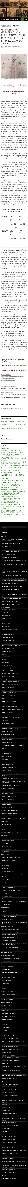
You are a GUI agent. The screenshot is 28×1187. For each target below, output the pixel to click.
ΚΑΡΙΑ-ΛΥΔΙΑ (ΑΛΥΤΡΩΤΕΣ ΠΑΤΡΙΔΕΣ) (11, 586)
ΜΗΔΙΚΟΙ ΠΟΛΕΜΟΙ (7, 640)
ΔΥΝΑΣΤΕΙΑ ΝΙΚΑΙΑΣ (7, 712)
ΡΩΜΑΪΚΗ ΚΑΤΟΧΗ (6, 651)
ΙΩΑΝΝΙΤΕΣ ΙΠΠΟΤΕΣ (7, 977)
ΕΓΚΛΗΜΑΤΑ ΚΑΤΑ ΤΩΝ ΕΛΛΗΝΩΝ (13, 462)
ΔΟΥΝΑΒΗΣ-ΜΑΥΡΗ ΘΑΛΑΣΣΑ (9, 778)
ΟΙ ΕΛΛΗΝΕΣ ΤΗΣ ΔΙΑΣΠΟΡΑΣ (8, 501)
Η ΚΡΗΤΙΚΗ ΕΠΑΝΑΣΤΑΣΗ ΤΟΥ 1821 (11, 890)
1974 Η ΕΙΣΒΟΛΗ (6, 896)
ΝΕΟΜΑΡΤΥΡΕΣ (6, 865)
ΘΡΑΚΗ (5, 487)
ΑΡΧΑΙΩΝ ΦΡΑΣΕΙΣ (6, 739)
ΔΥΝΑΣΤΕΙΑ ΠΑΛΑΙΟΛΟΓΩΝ (8, 715)
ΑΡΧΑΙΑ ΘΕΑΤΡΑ (6, 618)
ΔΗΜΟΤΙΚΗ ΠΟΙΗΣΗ (7, 753)
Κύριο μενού (26, 19)
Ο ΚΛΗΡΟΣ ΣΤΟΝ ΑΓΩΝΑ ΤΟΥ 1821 (10, 551)
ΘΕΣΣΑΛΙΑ (3, 835)
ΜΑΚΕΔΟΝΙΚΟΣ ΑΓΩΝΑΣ (11, 493)
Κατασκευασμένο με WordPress (7, 1185)
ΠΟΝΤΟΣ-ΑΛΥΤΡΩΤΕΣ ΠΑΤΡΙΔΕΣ (10, 601)
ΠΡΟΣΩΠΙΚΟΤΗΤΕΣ (6, 1019)
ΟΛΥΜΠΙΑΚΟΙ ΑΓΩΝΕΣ (6, 999)
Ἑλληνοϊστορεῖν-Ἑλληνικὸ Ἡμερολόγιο (11, 19)
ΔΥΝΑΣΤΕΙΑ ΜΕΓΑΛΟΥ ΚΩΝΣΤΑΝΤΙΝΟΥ (11, 709)
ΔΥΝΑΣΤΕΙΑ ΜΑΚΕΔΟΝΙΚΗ (8, 706)
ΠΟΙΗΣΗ (4, 751)
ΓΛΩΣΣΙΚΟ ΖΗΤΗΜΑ (7, 742)
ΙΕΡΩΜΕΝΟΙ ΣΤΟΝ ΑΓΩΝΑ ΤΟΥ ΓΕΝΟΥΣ (11, 874)
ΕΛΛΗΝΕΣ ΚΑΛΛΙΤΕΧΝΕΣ (7, 767)
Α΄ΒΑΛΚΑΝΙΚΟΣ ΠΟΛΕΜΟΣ (8, 1035)
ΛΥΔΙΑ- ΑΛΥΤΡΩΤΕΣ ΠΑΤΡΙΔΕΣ (9, 592)
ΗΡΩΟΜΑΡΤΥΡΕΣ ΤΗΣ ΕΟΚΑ (8, 832)
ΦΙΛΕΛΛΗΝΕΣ (5, 546)
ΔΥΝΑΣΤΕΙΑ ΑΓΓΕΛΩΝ (7, 670)
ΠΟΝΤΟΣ (19, 507)
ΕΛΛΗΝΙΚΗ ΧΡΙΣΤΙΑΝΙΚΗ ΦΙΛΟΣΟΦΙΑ (11, 857)
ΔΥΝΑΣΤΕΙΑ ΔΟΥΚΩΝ (7, 687)
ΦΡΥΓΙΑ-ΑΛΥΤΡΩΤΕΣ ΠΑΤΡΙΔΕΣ (10, 604)
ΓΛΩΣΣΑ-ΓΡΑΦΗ (5, 737)
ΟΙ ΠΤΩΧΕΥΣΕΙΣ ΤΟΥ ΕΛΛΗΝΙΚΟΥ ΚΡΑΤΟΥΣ (13, 1098)
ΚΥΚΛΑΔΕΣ (4, 983)
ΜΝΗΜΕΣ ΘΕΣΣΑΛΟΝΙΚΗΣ (7, 961)
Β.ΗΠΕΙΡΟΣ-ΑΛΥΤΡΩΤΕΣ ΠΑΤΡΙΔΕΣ (10, 575)
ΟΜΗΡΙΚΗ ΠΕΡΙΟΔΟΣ (7, 643)
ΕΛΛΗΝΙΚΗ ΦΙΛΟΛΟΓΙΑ (7, 1145)
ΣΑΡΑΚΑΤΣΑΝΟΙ (5, 1022)
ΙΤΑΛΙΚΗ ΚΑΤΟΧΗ (6, 975)
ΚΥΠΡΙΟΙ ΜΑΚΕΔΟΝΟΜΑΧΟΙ (9, 940)
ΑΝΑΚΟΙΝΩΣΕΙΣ (5, 607)
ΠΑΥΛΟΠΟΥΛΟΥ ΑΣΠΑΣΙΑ (8, 849)
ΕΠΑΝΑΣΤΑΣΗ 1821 (9, 482)
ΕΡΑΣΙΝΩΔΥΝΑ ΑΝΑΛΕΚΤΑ (8, 1153)
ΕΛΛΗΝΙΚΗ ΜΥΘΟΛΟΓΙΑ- (8, 1142)
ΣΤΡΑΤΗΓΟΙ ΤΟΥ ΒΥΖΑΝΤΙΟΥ (9, 728)
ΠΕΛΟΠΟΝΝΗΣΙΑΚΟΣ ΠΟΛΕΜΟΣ (10, 645)
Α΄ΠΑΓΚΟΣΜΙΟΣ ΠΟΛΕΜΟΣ (9, 1038)
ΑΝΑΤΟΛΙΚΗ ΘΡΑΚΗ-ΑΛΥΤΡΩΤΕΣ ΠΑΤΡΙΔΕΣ (13, 564)
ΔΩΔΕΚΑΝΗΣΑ (6, 460)
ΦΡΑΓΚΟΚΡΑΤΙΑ (6, 731)
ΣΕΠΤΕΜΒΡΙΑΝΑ (6, 1107)
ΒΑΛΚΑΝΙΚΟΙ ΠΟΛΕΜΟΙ (8, 456)
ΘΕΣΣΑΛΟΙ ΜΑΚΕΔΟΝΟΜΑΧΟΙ (9, 932)
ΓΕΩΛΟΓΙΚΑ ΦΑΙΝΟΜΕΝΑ (7, 734)
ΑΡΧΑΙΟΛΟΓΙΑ (17, 452)
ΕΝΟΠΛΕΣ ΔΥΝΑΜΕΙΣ (6, 374)
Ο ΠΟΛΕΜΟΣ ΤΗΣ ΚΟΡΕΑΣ (8, 1095)
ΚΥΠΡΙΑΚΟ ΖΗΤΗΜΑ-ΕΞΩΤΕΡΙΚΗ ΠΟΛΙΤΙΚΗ (13, 901)
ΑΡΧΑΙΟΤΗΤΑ (4, 626)
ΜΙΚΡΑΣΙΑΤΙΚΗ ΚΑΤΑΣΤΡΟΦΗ (8, 380)
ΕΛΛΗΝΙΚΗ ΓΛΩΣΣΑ (10, 472)
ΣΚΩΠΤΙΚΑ (3, 1024)
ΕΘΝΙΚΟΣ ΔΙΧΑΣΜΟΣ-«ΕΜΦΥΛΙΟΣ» (10, 463)
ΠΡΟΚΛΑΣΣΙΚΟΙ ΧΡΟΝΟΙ (8, 648)
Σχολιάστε (3, 47)
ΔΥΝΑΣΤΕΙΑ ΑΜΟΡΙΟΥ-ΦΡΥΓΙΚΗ (10, 681)
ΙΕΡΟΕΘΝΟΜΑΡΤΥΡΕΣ (11, 489)
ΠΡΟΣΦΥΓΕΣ (5, 508)
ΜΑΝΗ (3, 1008)
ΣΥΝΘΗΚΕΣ (4, 1110)
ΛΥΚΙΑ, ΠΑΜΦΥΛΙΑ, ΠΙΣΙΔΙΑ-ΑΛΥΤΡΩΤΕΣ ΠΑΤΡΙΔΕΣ (14, 594)
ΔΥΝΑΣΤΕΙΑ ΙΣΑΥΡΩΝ (7, 698)
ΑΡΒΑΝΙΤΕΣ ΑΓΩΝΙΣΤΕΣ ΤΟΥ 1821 (11, 543)
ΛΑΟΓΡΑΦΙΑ (4, 904)
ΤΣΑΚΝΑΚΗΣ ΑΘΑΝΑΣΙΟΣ (8, 518)
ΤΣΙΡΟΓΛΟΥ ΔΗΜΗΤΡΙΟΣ (7, 1178)
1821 (5, 448)
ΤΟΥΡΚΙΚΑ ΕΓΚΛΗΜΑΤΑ (8, 1087)
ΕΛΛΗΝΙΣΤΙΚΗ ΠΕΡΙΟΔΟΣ (8, 629)
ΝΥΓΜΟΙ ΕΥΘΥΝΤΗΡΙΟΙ (7, 1169)
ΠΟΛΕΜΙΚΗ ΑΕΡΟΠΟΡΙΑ (8, 796)
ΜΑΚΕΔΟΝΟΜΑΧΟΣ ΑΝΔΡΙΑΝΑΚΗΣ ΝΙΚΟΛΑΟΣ (12, 421)
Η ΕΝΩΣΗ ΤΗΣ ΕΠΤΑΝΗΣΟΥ (9, 997)
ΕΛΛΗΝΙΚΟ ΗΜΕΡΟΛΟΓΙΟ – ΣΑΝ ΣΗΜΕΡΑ (11, 791)
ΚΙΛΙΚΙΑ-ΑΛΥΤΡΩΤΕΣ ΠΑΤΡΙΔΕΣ (9, 589)
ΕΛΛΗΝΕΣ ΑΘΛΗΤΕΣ (6, 764)
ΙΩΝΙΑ (2, 876)
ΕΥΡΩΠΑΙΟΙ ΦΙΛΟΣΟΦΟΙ (8, 1158)
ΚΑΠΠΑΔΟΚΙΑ (4, 879)
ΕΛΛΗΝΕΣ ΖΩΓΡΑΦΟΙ (7, 770)
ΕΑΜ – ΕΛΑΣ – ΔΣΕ (7, 1063)
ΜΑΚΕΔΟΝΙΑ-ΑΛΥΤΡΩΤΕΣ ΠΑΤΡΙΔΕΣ (11, 598)
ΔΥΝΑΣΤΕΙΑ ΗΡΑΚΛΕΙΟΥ (8, 690)
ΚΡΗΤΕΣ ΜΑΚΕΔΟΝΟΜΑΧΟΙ (9, 937)
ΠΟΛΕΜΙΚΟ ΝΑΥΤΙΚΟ (7, 799)
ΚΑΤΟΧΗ (5, 491)
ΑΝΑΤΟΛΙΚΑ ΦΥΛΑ (6, 665)
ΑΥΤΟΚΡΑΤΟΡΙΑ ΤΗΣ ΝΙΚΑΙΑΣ (9, 673)
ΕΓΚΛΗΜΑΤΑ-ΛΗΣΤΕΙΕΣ (8, 1055)
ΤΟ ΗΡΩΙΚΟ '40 (5, 1116)
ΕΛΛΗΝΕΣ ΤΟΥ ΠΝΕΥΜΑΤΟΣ (11, 470)
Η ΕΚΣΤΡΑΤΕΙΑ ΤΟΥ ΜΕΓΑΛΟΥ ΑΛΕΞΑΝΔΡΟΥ (13, 632)
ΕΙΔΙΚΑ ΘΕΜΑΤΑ (5, 759)
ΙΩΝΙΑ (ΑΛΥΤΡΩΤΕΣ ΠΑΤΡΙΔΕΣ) (9, 583)
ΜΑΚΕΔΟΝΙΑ (20, 491)
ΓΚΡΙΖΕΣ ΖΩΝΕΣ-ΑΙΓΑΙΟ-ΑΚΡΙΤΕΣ (10, 1049)
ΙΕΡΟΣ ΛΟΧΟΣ (6, 804)
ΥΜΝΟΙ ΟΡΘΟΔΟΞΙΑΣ (7, 871)
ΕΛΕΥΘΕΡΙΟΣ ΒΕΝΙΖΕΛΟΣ (7, 468)
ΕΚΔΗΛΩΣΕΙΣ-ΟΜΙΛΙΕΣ (7, 762)
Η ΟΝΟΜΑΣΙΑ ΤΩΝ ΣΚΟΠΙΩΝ (9, 914)
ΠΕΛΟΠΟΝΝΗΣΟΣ (5, 1005)
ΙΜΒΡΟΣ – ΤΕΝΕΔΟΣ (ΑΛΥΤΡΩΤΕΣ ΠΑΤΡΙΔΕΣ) (13, 580)
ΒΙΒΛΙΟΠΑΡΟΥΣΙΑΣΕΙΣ (6, 657)
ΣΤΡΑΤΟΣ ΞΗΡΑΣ (11, 26)
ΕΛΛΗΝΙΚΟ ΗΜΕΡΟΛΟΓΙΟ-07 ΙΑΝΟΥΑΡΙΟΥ (11, 428)
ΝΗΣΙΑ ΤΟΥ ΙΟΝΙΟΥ (6, 991)
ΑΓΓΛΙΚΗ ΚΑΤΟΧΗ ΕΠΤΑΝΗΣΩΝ (9, 994)
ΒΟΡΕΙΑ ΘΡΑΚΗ (5, 843)
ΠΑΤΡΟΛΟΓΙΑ (5, 868)
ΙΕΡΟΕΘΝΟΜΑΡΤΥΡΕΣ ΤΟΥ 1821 (10, 549)
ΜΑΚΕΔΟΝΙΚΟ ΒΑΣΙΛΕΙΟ (8, 637)
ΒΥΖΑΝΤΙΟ (23, 458)
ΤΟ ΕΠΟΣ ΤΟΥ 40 (5, 512)
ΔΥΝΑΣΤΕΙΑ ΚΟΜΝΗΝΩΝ (8, 701)
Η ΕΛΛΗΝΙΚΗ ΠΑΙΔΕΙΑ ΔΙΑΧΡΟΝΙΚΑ (9, 810)
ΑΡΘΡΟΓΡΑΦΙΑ (6, 452)
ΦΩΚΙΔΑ (4, 1030)
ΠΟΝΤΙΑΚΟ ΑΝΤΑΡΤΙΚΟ (8, 1016)
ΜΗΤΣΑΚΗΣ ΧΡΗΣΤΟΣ (6, 955)
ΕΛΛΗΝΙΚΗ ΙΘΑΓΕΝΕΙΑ (7, 816)
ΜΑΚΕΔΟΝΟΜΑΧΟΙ (9, 495)
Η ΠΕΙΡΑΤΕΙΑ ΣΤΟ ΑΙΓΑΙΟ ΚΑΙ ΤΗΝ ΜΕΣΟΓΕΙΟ (12, 818)
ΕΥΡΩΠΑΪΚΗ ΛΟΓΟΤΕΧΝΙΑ (8, 1156)
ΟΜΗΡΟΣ (4, 748)
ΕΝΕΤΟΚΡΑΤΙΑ (5, 885)
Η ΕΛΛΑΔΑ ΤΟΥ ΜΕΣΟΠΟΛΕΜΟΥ (10, 1070)
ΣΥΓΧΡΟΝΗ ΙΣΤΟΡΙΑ (6, 1033)
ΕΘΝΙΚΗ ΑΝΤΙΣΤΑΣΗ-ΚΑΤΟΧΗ (9, 1057)
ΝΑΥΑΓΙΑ (3, 963)
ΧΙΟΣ (3, 988)
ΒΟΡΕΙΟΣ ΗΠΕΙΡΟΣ (7, 457)
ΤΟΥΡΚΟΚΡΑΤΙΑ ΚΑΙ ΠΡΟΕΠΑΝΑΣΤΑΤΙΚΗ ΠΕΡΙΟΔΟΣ (14, 515)
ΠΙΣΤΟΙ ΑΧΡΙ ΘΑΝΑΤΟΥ (11, 505)
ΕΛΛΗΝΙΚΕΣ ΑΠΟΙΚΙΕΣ (6, 788)
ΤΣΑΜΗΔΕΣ (4, 829)
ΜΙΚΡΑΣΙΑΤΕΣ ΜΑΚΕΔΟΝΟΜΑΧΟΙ (10, 947)
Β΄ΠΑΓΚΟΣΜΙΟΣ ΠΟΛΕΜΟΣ (9, 1046)
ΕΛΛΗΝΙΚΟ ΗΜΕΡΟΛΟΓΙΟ (16, 46)
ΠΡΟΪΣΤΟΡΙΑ (5, 623)
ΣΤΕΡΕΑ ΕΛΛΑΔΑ (5, 1027)
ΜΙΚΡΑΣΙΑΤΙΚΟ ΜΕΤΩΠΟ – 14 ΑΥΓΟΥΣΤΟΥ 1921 (13, 387)
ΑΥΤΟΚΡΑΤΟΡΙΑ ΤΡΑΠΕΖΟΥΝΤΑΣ (10, 676)
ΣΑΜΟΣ (3, 986)
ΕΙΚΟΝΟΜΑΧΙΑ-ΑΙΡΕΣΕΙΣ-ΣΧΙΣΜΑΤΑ (11, 717)
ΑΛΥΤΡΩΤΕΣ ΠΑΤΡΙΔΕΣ (10, 451)
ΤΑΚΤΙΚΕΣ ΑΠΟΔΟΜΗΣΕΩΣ (8, 1113)
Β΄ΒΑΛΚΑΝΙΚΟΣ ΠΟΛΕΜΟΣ (8, 1044)
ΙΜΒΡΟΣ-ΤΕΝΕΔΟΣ (6, 980)
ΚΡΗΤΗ (12, 491)
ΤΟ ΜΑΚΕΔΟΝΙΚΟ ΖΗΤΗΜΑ (16, 512)
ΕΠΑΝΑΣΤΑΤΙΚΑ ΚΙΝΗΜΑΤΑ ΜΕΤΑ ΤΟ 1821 (13, 1075)
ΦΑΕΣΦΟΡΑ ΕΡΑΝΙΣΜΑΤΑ (8, 1172)
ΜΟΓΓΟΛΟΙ (4, 1131)
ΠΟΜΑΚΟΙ (4, 851)
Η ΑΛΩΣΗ (4, 720)
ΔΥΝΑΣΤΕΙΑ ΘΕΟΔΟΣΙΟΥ (8, 692)
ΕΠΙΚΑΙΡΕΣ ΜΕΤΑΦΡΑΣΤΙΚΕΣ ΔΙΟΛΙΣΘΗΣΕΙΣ (13, 1150)
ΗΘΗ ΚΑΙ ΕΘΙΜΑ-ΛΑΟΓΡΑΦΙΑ (11, 484)
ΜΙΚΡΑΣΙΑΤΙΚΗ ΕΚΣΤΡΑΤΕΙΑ (7, 25)
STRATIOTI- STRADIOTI (8, 1122)
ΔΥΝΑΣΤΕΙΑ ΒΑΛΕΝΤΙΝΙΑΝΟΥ (9, 684)
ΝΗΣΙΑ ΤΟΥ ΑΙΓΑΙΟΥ (6, 966)
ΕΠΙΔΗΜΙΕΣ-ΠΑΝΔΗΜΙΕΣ (7, 807)
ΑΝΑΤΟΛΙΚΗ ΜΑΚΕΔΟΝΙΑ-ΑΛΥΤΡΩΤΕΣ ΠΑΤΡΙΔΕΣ (14, 567)
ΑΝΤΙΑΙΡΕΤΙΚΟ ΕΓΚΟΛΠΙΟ (7, 610)
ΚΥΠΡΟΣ (3, 893)
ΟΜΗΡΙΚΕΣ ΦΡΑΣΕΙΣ (9, 503)
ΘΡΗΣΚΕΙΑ (14, 487)
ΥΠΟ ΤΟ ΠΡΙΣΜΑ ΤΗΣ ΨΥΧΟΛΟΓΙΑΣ (11, 958)
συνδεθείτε (19, 408)
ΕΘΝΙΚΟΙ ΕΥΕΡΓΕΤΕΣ (6, 756)
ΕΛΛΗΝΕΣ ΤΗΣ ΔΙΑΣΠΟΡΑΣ (8, 773)
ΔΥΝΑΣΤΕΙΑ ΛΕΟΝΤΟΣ (7, 704)
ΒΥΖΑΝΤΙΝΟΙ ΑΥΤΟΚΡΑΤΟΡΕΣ (10, 458)
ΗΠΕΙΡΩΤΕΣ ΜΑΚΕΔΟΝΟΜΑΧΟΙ (10, 929)
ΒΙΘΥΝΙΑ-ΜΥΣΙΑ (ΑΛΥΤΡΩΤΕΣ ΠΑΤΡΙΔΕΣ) (12, 578)
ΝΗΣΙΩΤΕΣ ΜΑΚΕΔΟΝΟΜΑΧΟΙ (9, 950)
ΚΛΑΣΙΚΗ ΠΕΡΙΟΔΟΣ (7, 634)
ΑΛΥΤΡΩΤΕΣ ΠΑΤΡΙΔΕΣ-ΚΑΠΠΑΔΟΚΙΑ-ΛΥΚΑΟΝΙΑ (14, 560)
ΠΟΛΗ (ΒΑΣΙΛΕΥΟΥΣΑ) (7, 723)
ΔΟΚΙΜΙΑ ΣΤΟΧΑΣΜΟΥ (7, 1139)
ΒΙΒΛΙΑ (2, 654)
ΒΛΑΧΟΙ (3, 659)
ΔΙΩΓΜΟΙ (4, 679)
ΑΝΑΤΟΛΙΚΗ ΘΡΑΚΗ (7, 840)
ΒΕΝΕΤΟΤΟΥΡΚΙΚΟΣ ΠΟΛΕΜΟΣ (10, 1125)
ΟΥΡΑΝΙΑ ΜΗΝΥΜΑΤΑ (6, 1002)
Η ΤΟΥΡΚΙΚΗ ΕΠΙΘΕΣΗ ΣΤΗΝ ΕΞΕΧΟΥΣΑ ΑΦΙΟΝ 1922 (13, 376)
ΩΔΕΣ (3, 1175)
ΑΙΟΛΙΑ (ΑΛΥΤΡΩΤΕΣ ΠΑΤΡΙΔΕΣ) (10, 557)
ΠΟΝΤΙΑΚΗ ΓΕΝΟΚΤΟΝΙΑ (8, 507)
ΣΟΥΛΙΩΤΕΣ (5, 827)
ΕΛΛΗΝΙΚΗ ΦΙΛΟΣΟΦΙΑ (7, 1147)
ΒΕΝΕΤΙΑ (4, 775)
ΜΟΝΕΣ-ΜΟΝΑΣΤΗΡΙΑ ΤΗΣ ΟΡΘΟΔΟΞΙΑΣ (12, 863)
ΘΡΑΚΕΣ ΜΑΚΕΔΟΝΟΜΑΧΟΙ (9, 934)
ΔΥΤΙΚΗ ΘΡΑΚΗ (5, 846)
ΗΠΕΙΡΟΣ (17, 485)
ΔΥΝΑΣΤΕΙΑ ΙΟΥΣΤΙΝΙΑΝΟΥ (8, 695)
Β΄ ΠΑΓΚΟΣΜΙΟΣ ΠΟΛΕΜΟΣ (13, 454)
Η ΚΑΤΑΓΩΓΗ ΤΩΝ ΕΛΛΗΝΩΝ (7, 485)
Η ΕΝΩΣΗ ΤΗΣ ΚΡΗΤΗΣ (7, 887)
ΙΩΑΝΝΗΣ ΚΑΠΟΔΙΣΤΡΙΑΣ (8, 1078)
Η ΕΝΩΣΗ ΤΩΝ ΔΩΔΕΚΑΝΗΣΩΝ (10, 972)
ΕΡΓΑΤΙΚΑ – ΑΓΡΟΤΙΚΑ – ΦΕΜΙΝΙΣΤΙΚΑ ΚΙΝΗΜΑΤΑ (14, 1066)
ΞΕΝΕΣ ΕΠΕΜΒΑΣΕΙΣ (8, 500)
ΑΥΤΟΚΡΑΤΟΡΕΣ (6, 668)
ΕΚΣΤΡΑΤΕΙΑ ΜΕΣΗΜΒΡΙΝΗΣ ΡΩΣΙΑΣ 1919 (13, 1041)
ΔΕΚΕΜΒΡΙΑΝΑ (5, 1052)
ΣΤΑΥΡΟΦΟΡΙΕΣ (6, 726)
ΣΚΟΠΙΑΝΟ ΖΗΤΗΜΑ (7, 919)
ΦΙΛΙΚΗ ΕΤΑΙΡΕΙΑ (6, 1134)
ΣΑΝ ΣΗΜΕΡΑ (11, 510)
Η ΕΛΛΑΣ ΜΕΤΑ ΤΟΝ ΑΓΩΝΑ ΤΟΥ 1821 (11, 1073)
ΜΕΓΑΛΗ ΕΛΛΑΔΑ (5, 952)
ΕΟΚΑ (22, 480)
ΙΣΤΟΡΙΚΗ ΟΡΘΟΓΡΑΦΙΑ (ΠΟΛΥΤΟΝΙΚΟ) (12, 745)
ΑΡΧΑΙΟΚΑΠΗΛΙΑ (6, 621)
